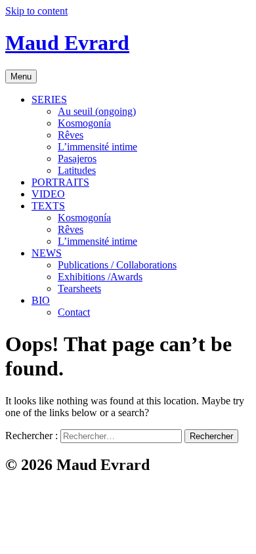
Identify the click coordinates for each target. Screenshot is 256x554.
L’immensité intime (97, 146)
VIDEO (48, 194)
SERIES (49, 99)
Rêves (70, 134)
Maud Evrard (67, 42)
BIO (41, 300)
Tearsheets (79, 288)
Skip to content (36, 10)
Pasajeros (77, 158)
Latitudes (77, 170)
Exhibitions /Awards (100, 276)
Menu (21, 76)
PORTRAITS (60, 182)
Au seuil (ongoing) (97, 111)
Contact (74, 312)
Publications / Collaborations (117, 264)
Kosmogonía (84, 123)
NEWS (47, 253)
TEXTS (48, 205)
